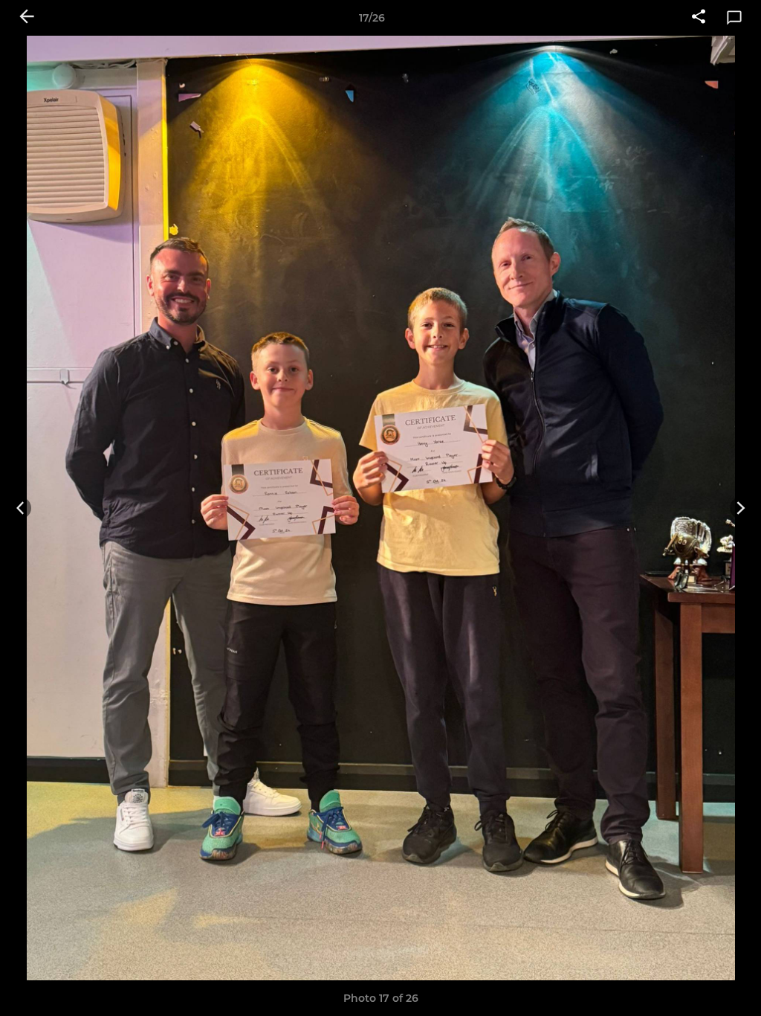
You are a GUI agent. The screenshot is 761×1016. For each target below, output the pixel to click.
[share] (698, 17)
